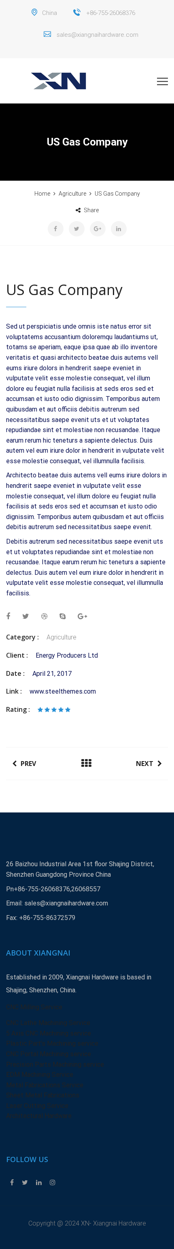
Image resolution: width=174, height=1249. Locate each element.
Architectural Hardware (39, 1116)
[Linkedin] (39, 1182)
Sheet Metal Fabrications (42, 1095)
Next (144, 763)
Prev (28, 763)
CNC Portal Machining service (48, 1054)
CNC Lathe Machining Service (48, 1023)
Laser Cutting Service (37, 1106)
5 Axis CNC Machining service (48, 1033)
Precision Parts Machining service (55, 1064)
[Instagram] (50, 1182)
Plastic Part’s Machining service (52, 1043)
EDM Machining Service (39, 1074)
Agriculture (61, 637)
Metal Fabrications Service (44, 1085)
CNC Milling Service (34, 1007)
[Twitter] (25, 1182)
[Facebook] (12, 1182)
